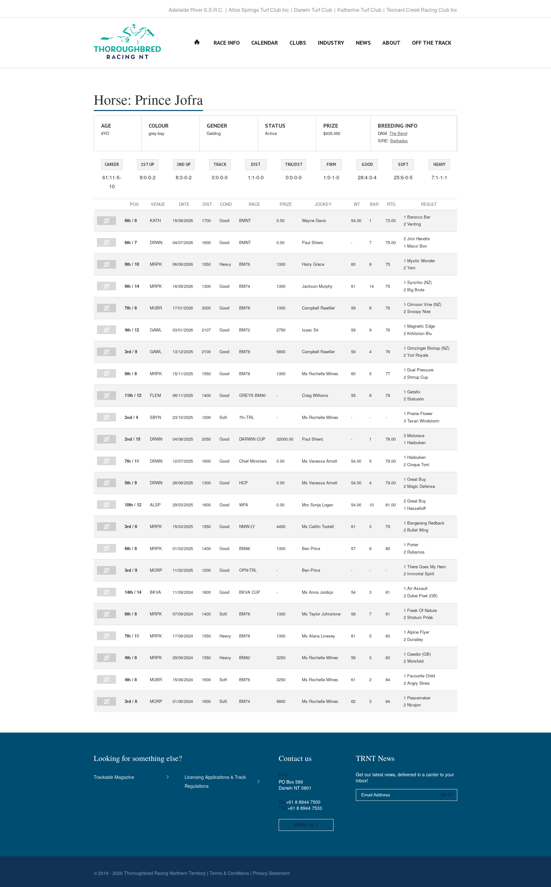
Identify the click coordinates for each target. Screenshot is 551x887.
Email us (304, 825)
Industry (331, 42)
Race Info (227, 42)
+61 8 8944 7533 (305, 808)
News (363, 42)
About (391, 42)
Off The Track (432, 42)
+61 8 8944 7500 (303, 802)
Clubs (298, 42)
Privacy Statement (271, 873)
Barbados (399, 141)
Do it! (447, 795)
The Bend (398, 133)
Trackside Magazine (114, 777)
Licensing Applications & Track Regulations (215, 781)
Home (197, 42)
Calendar (264, 42)
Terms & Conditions (229, 873)
